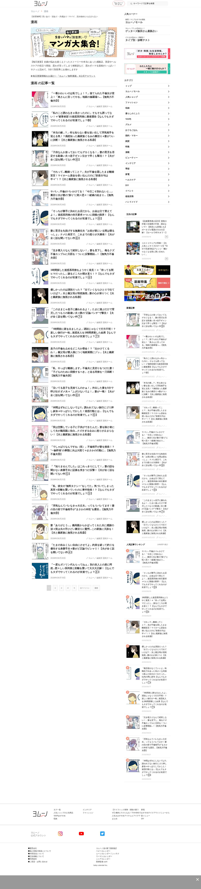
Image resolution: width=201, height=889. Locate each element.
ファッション (131, 102)
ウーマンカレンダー (104, 856)
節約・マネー (131, 135)
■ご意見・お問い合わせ (37, 861)
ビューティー (131, 157)
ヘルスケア (130, 179)
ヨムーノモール (132, 91)
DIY (127, 185)
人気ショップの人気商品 (63, 813)
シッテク (115, 853)
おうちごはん (131, 130)
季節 (127, 168)
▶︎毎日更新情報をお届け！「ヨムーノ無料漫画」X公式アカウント (63, 76)
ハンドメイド (131, 201)
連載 (127, 152)
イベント (129, 190)
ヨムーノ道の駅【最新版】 (106, 848)
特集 (127, 146)
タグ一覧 (57, 810)
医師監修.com (101, 861)
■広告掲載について (36, 856)
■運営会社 (32, 848)
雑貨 (127, 141)
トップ (128, 86)
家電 (127, 174)
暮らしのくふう (132, 113)
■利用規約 (32, 859)
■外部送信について (36, 853)
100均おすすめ (59, 816)
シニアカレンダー (103, 859)
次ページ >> (84, 588)
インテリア (130, 163)
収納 (127, 108)
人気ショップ (131, 97)
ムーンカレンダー (103, 853)
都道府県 (129, 196)
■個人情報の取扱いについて (39, 851)
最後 (96, 588)
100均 (128, 119)
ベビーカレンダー (103, 851)
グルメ (128, 124)
